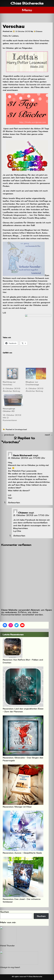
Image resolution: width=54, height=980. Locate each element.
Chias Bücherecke (27, 3)
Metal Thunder (7, 945)
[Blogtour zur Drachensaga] (36, 373)
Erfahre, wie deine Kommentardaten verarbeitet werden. (22, 613)
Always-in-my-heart (10, 967)
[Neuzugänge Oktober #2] (13, 400)
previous (7, 434)
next (49, 434)
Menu (27, 10)
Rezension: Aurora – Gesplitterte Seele (22, 853)
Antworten (14, 502)
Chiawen (38, 31)
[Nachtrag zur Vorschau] (13, 373)
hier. (5, 292)
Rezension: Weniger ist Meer (17, 807)
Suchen (4, 912)
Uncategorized (21, 429)
